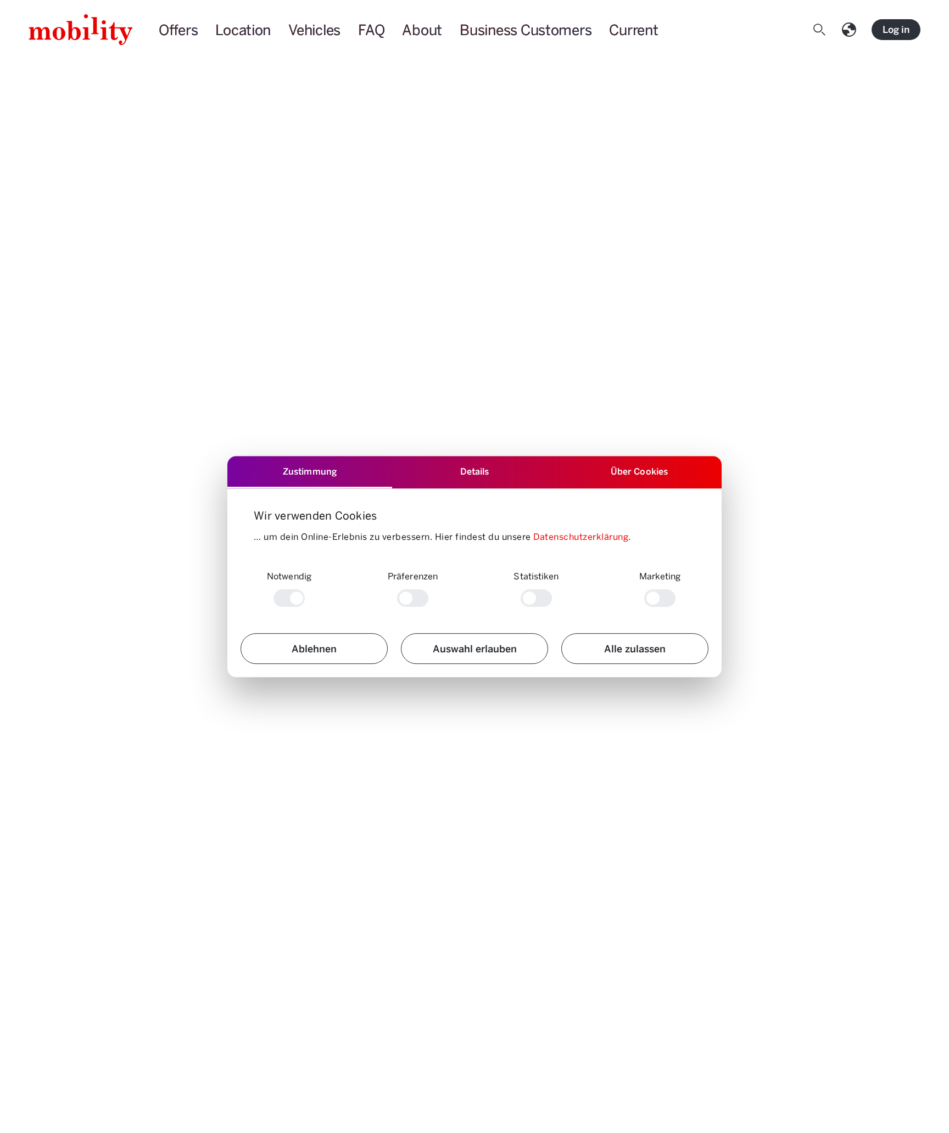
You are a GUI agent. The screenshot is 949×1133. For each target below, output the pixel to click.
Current (633, 29)
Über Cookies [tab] (639, 471)
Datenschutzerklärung (580, 536)
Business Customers (525, 29)
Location (243, 29)
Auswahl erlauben (475, 648)
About (422, 29)
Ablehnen (314, 648)
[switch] (412, 598)
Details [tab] (474, 471)
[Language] (851, 29)
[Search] (821, 29)
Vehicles (314, 29)
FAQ (371, 29)
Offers (178, 29)
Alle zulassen (635, 648)
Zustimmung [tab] (310, 471)
